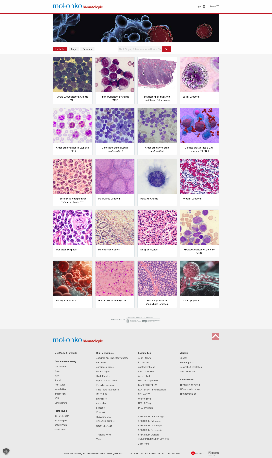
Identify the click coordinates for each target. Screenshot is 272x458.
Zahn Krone (143, 443)
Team (57, 371)
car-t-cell (101, 362)
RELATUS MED (103, 417)
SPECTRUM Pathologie (150, 425)
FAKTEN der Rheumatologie (152, 389)
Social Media (187, 379)
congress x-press (105, 367)
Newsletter (60, 389)
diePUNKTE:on (62, 416)
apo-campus (61, 420)
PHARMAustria (145, 407)
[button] (6, 452)
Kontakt (59, 380)
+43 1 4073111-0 (152, 453)
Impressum (60, 393)
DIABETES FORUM (147, 385)
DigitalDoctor (103, 376)
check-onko (60, 429)
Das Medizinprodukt (148, 380)
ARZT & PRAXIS (146, 371)
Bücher (183, 358)
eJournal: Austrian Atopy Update (112, 358)
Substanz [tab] (87, 49)
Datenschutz (61, 403)
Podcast (100, 412)
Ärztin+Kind (144, 376)
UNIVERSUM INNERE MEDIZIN (153, 439)
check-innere (61, 425)
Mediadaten (60, 366)
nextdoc (100, 407)
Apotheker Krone (146, 367)
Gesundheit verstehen (191, 367)
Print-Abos (60, 384)
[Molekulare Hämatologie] (78, 6)
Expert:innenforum (105, 385)
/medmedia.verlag (191, 389)
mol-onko (101, 403)
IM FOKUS (101, 394)
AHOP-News (144, 358)
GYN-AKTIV (144, 394)
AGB (57, 398)
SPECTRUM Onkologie (149, 421)
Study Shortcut (104, 426)
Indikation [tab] (60, 49)
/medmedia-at (189, 393)
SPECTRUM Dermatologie (151, 416)
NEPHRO (145, 403)
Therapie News (103, 434)
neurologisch (144, 398)
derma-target (103, 371)
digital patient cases (106, 380)
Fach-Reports (187, 362)
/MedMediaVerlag (191, 384)
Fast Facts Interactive (107, 389)
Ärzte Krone (144, 362)
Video (99, 439)
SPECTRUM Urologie (148, 434)
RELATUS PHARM (105, 421)
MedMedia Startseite (66, 353)
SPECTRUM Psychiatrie (150, 430)
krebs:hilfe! (101, 398)
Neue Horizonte (188, 371)
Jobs (57, 375)
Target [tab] (74, 49)
